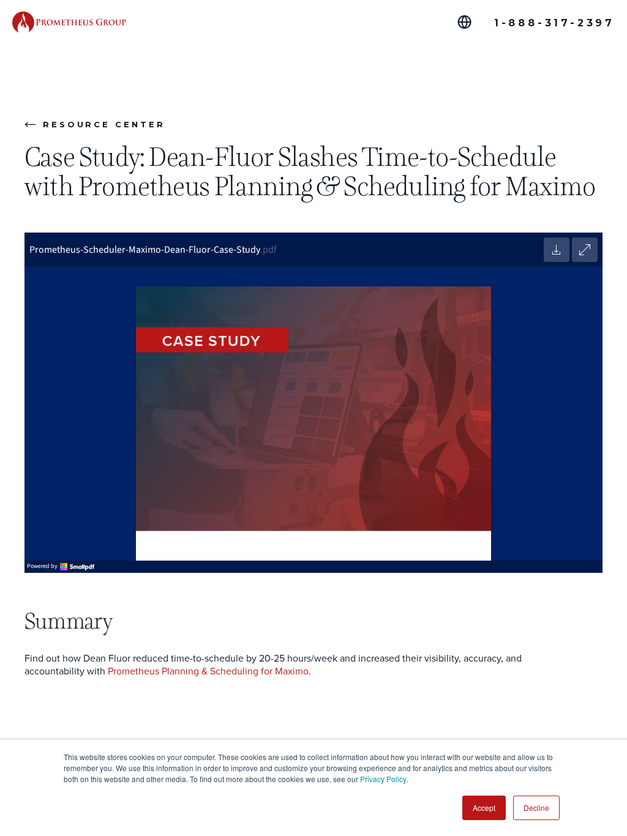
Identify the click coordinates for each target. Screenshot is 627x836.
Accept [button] (484, 807)
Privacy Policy (383, 779)
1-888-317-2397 (554, 23)
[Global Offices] (464, 22)
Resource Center (104, 124)
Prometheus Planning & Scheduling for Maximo (208, 671)
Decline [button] (536, 807)
